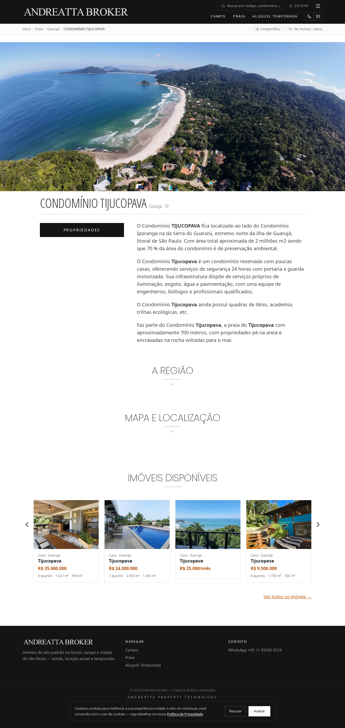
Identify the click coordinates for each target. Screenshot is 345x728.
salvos (308, 29)
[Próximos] (318, 524)
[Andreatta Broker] (76, 12)
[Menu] (318, 6)
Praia (239, 16)
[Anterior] (27, 524)
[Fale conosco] (318, 16)
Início (27, 29)
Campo (218, 16)
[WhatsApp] (309, 16)
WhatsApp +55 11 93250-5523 (255, 650)
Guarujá (53, 29)
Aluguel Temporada (275, 16)
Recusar (235, 711)
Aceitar (259, 711)
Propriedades (82, 229)
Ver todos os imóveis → (288, 597)
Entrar (301, 6)
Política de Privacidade (185, 714)
